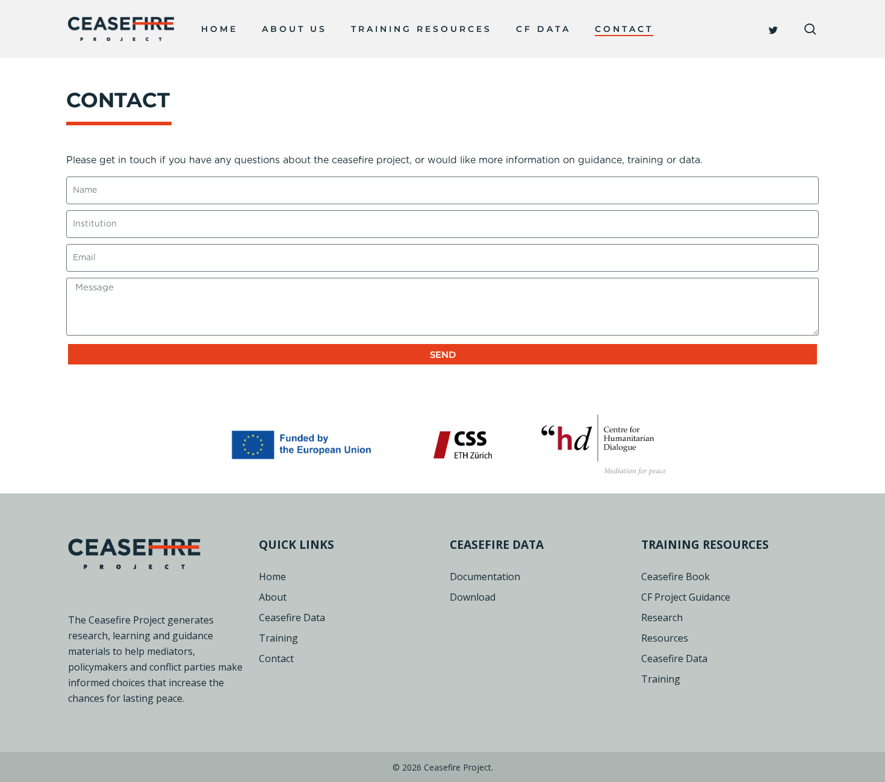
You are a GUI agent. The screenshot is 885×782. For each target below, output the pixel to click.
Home (272, 576)
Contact (276, 658)
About (273, 597)
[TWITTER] (774, 29)
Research (662, 617)
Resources (664, 638)
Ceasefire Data (292, 617)
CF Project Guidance (685, 597)
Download (472, 597)
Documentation (485, 576)
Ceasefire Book (675, 576)
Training (278, 638)
